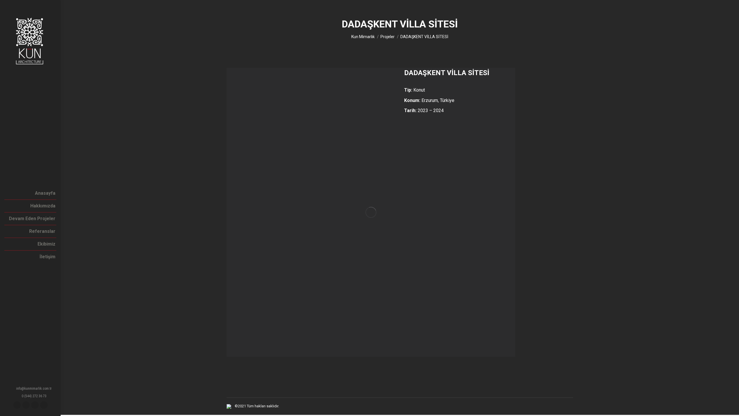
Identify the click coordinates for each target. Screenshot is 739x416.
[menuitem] (45, 193)
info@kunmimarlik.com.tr (34, 389)
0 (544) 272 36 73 (34, 396)
